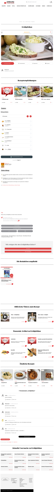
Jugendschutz (22, 486)
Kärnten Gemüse (4, 466)
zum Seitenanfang (5, 479)
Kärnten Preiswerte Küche (47, 466)
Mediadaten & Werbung (22, 480)
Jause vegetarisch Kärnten (33, 460)
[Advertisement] (27, 294)
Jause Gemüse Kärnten (19, 454)
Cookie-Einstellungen (14, 482)
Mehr (12, 236)
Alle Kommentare (27, 436)
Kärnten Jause (31, 466)
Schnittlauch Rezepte (27, 235)
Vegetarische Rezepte (6, 236)
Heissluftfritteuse (21, 5)
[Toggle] (50, 2)
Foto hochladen (17, 225)
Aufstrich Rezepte (5, 235)
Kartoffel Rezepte (13, 235)
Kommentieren (8, 399)
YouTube (30, 480)
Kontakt (21, 478)
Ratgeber (38, 5)
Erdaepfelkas (3, 460)
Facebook (30, 478)
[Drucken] (25, 231)
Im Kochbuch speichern (17, 228)
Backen (9, 5)
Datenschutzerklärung (23, 483)
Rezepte (4, 5)
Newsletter (13, 479)
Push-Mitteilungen (14, 480)
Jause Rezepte (19, 235)
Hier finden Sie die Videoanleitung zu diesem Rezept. (11, 185)
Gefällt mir (14, 399)
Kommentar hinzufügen (5, 439)
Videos (43, 5)
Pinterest (30, 479)
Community (49, 5)
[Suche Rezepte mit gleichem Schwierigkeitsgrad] (51, 32)
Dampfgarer (31, 5)
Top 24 (13, 5)
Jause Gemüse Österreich (47, 460)
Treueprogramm (14, 478)
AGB (20, 482)
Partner (21, 481)
